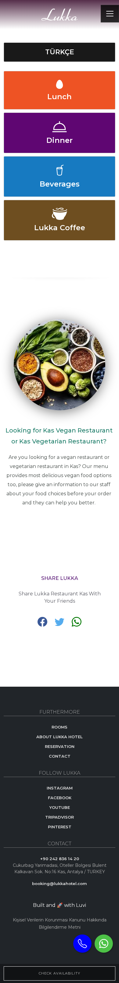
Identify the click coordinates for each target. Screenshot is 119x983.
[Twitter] (60, 621)
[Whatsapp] (104, 943)
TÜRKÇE (59, 52)
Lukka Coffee (59, 227)
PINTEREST (59, 826)
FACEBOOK (59, 797)
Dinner (59, 140)
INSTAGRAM (60, 788)
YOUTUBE (59, 807)
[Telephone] (82, 943)
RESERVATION (59, 746)
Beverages (60, 184)
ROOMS (59, 727)
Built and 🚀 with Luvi (59, 905)
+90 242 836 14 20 (59, 858)
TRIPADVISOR (59, 817)
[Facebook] (43, 621)
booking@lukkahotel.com (59, 883)
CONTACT (59, 756)
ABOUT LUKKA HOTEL (59, 736)
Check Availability (59, 973)
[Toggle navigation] (110, 13)
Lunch (59, 96)
